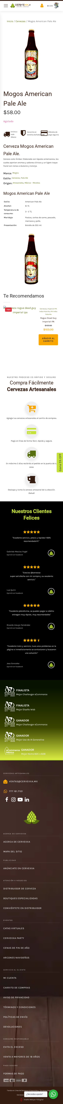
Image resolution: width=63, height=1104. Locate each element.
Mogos (15, 173)
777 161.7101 (16, 791)
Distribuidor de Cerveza (19, 888)
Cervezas (20, 21)
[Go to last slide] (3, 327)
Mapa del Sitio (12, 851)
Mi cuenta (9, 977)
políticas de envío (15, 1017)
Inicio (10, 21)
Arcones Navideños (16, 957)
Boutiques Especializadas (20, 898)
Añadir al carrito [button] (48, 339)
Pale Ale (24, 178)
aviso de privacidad (16, 997)
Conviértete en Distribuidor (22, 908)
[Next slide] (59, 327)
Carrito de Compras (16, 987)
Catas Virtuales (13, 928)
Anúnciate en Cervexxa (18, 868)
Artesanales (18, 183)
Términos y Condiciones (19, 1007)
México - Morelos (32, 183)
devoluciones (12, 1026)
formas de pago (13, 1073)
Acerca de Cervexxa (16, 841)
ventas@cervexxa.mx (23, 781)
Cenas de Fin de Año (16, 947)
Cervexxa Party (13, 938)
